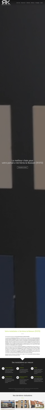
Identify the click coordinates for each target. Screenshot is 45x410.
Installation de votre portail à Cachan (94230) (31, 388)
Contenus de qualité (27, 389)
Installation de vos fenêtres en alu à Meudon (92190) (16, 388)
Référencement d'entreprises (19, 389)
